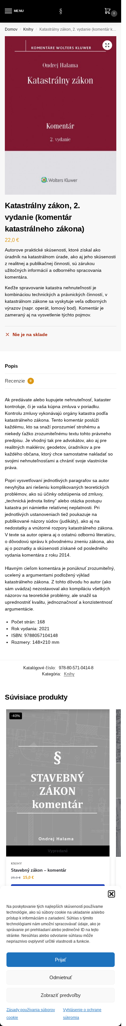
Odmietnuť (60, 977)
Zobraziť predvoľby (61, 995)
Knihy (28, 29)
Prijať (60, 959)
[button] (111, 894)
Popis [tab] (11, 366)
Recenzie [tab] (18, 381)
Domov (11, 29)
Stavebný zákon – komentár (38, 870)
